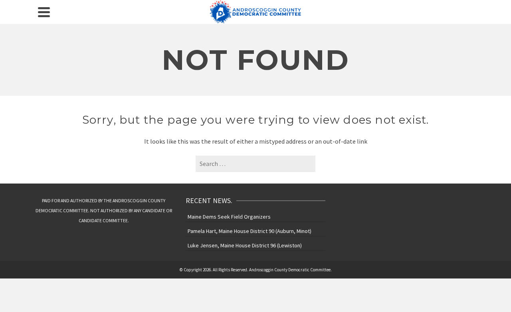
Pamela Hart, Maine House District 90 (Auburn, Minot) (249, 231)
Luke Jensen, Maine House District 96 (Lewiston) (245, 245)
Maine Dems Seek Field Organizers (229, 216)
